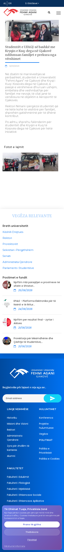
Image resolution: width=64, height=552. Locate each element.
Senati (7, 256)
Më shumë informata (14, 546)
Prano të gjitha (32, 524)
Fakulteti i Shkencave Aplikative (25, 501)
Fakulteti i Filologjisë (18, 483)
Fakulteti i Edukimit (18, 477)
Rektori (7, 238)
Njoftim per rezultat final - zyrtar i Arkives (33, 321)
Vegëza (43, 434)
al (4, 3)
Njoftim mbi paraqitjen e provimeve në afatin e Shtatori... (37, 284)
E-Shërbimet (31, 3)
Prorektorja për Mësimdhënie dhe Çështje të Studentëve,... (33, 340)
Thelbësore (32, 532)
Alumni (11, 456)
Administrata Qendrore (17, 262)
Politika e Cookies (49, 458)
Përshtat (32, 539)
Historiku (12, 417)
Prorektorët (10, 244)
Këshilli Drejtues (13, 232)
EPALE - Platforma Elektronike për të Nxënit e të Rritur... (35, 302)
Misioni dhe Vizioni (17, 423)
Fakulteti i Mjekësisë (18, 489)
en (9, 3)
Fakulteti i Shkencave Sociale (24, 495)
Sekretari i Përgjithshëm (18, 250)
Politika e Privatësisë (45, 450)
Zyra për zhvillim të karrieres (18, 448)
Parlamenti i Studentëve (18, 268)
